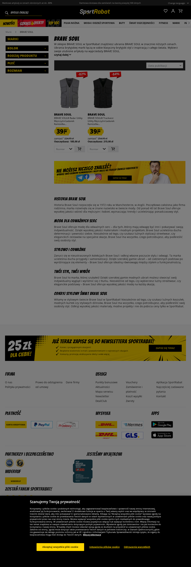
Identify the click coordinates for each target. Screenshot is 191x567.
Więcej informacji (92, 534)
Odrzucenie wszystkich (137, 547)
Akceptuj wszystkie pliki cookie (60, 547)
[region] (95, 531)
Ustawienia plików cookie (104, 547)
